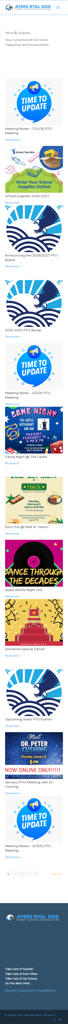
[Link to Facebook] (54, 1019)
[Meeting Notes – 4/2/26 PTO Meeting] (34, 366)
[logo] (28, 7)
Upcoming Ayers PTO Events (28, 719)
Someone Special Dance (25, 649)
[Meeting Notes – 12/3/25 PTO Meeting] (34, 819)
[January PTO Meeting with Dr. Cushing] (34, 755)
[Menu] (58, 7)
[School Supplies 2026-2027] (34, 169)
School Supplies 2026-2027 (27, 196)
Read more (12, 139)
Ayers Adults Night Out (23, 590)
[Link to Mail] (60, 1019)
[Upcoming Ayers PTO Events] (34, 692)
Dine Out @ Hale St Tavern (26, 527)
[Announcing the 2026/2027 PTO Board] (34, 228)
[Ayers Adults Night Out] (34, 563)
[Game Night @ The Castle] (34, 430)
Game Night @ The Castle (26, 457)
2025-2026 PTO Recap (23, 330)
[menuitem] (58, 7)
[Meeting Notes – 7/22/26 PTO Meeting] (34, 102)
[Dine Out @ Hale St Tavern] (34, 500)
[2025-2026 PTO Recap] (34, 303)
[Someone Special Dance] (34, 622)
